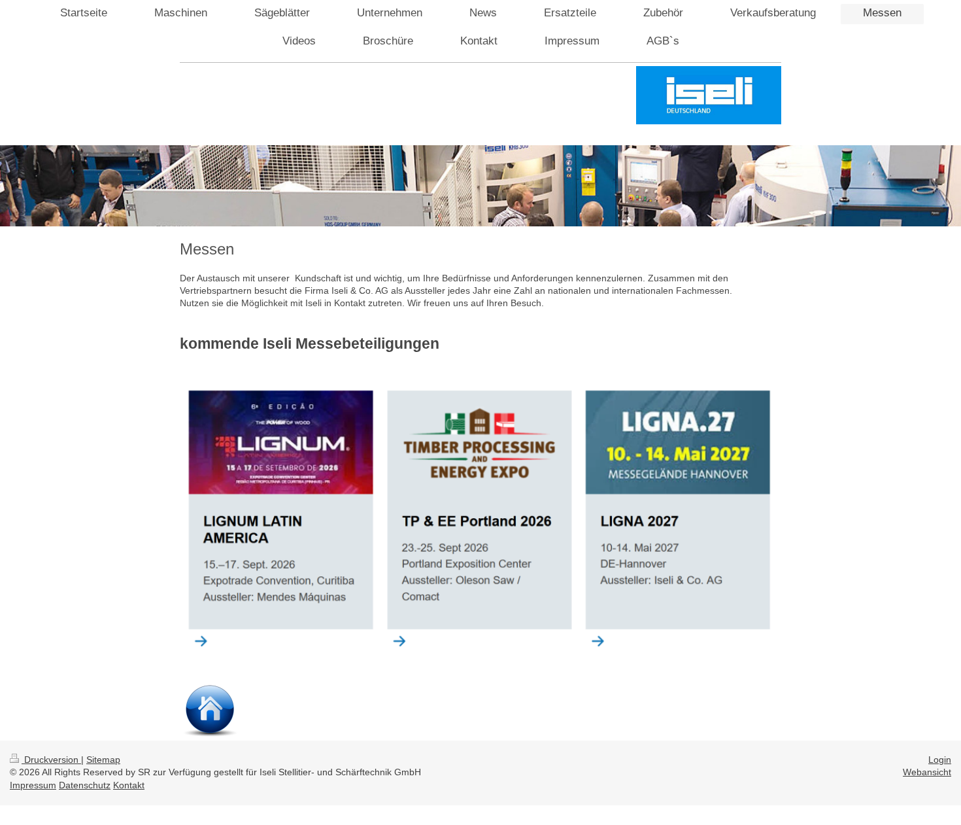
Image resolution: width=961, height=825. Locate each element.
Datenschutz (84, 785)
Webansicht (927, 772)
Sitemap (103, 759)
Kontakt (128, 785)
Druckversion (51, 759)
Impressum (33, 785)
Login (939, 759)
